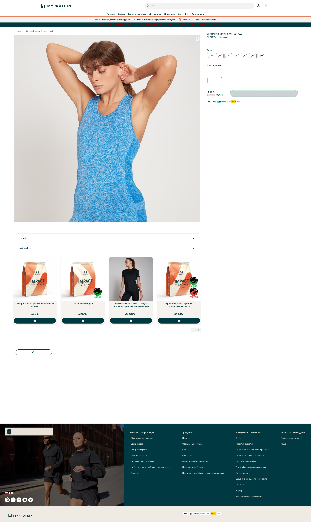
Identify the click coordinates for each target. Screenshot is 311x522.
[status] (214, 80)
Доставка (135, 473)
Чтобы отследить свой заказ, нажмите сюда (150, 467)
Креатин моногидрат (83, 304)
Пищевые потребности (192, 467)
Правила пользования (246, 461)
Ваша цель (187, 456)
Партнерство (242, 473)
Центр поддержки (139, 450)
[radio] (211, 55)
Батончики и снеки (137, 14)
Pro (187, 14)
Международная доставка (142, 461)
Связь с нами (137, 444)
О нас (238, 438)
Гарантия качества (244, 444)
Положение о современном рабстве (252, 450)
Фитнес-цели (197, 14)
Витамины (169, 14)
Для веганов (155, 14)
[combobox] (199, 6)
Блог (180, 14)
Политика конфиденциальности (250, 456)
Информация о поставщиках (249, 496)
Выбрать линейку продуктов (195, 461)
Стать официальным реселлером (251, 467)
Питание (111, 14)
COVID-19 (240, 485)
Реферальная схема (290, 438)
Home (19, 31)
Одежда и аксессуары (192, 444)
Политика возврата (139, 456)
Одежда (121, 14)
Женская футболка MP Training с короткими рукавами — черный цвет (131, 305)
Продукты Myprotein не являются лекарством (203, 473)
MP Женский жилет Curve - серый (38, 31)
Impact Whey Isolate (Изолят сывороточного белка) (179, 305)
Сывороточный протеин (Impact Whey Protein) (35, 305)
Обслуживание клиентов (142, 438)
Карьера (239, 491)
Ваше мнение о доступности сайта (251, 479)
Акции (283, 444)
